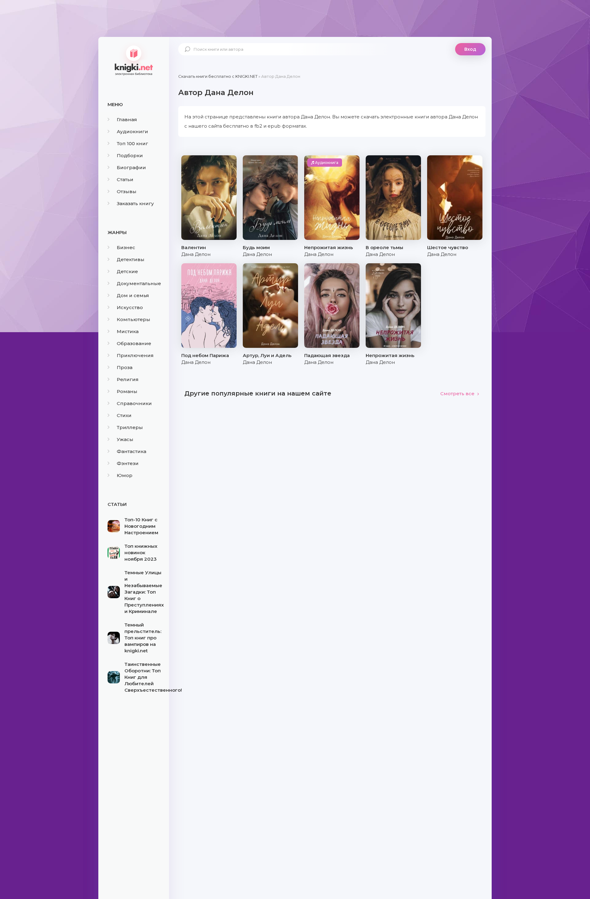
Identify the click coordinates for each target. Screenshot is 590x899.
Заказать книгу (135, 203)
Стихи (124, 415)
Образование (134, 343)
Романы (127, 391)
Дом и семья (133, 295)
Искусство (130, 307)
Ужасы (125, 439)
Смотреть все (457, 393)
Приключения (135, 355)
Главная (127, 119)
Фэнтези (128, 463)
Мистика (128, 331)
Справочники (134, 403)
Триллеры (130, 427)
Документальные (139, 283)
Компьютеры (133, 319)
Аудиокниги (132, 131)
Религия (128, 379)
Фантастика (131, 451)
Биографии (131, 167)
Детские (127, 271)
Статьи (125, 179)
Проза (124, 367)
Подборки (130, 155)
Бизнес (126, 247)
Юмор (124, 475)
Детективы (130, 259)
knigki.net (133, 60)
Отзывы (126, 191)
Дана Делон (195, 254)
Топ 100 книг (132, 143)
